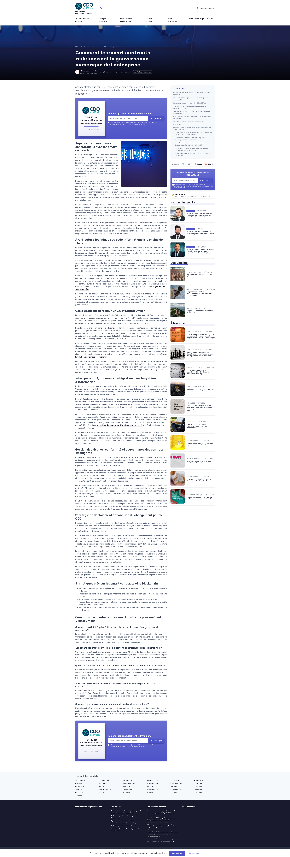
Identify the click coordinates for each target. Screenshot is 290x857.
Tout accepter (176, 853)
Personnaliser (194, 853)
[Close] (186, 411)
